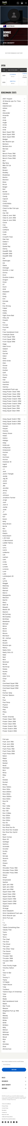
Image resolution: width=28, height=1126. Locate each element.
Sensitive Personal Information (8, 1118)
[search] (17, 3)
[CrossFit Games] (4, 3)
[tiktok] (16, 1122)
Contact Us (4, 1112)
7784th (24, 73)
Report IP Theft (5, 1114)
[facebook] (2, 1122)
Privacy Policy (5, 1106)
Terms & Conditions (6, 1103)
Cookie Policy (5, 1108)
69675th (12, 81)
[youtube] (11, 1122)
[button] (26, 3)
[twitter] (5, 1122)
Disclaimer (4, 1110)
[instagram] (8, 1122)
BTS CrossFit (8, 43)
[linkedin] (14, 1122)
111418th (13, 74)
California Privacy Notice (7, 1116)
